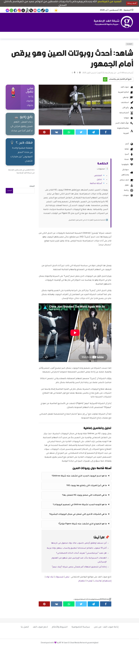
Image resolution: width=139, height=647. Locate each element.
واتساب (97, 581)
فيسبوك (59, 577)
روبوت (76, 599)
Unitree (106, 599)
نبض (67, 577)
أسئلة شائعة (96, 184)
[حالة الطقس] (56, 10)
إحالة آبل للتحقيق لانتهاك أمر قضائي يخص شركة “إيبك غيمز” (79, 567)
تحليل (99, 180)
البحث (32, 186)
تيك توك (50, 577)
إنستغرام (107, 581)
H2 (102, 599)
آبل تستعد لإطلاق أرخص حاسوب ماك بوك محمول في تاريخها (79, 543)
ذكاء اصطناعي (83, 599)
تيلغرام (81, 581)
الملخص (98, 176)
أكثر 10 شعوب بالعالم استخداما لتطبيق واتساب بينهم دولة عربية (77, 548)
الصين (98, 599)
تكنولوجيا (129, 44)
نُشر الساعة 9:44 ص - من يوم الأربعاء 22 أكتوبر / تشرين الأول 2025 (107, 73)
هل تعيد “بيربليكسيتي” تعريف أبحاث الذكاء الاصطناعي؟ (81, 553)
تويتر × (90, 581)
